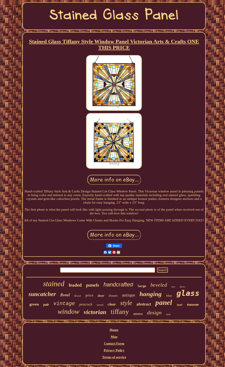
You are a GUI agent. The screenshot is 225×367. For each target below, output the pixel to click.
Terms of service (114, 357)
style (126, 302)
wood (100, 304)
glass (188, 293)
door (101, 295)
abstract (143, 304)
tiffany (120, 311)
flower (77, 295)
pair (46, 304)
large (141, 286)
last (179, 305)
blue (169, 295)
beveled (159, 285)
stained (53, 284)
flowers (113, 295)
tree (173, 286)
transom (193, 304)
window (68, 311)
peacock (85, 304)
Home (114, 330)
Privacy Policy (114, 350)
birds (168, 314)
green (34, 304)
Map (114, 336)
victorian (95, 312)
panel (163, 302)
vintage (64, 304)
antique (128, 295)
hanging (151, 293)
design (154, 312)
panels (92, 285)
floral (65, 295)
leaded (75, 285)
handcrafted (118, 284)
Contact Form (114, 343)
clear (112, 304)
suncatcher (42, 294)
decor (182, 286)
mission (138, 313)
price (89, 295)
